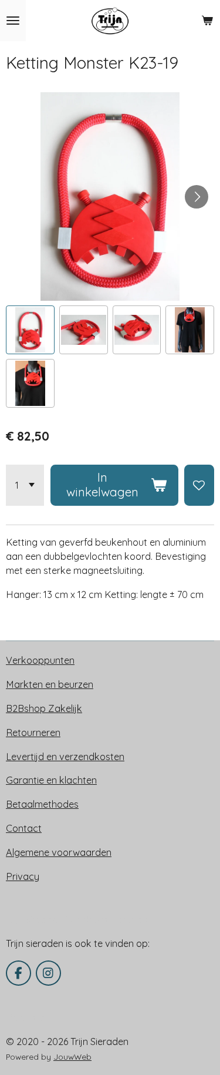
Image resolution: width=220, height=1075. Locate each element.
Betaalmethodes (42, 804)
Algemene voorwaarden (58, 852)
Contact (24, 828)
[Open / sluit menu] (13, 20)
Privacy (22, 876)
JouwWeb (72, 1056)
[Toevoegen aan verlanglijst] (199, 485)
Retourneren (33, 732)
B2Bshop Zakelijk (44, 708)
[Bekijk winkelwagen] (207, 20)
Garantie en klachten (51, 780)
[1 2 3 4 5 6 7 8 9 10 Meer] (25, 485)
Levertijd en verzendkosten (65, 756)
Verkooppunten (40, 660)
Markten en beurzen (49, 684)
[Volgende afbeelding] (196, 197)
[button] (30, 329)
